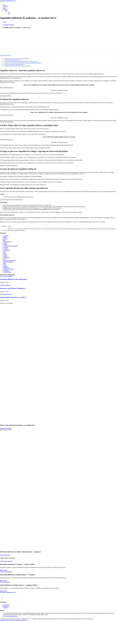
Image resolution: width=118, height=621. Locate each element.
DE (6, 11)
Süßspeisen (6, 267)
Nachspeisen (6, 257)
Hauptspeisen (6, 250)
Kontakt (5, 9)
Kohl (4, 253)
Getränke (5, 247)
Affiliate (5, 607)
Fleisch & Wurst (7, 241)
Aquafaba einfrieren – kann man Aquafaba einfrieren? (16, 58)
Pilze (4, 263)
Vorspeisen (6, 270)
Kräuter (5, 254)
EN (9, 12)
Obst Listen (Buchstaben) (9, 260)
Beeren (5, 237)
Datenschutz (6, 605)
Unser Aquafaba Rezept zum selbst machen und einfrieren (17, 65)
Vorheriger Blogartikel (5, 428)
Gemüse (5, 244)
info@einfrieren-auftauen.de (10, 616)
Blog (4, 8)
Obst (4, 259)
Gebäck (5, 243)
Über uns (5, 6)
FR (9, 14)
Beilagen (5, 238)
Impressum (6, 606)
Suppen (5, 266)
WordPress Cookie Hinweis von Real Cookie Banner (13, 620)
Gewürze (5, 248)
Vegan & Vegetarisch (8, 24)
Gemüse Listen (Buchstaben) (10, 246)
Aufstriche (6, 235)
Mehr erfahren (3, 570)
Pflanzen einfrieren (8, 261)
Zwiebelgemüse (7, 272)
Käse (4, 251)
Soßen (4, 264)
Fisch (4, 240)
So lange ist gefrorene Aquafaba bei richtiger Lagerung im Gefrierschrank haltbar (23, 62)
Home (4, 5)
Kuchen (5, 256)
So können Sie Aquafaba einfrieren (12, 60)
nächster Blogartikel (5, 555)
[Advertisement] (59, 41)
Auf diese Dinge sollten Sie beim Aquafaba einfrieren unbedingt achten (20, 61)
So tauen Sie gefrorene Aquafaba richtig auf (14, 64)
